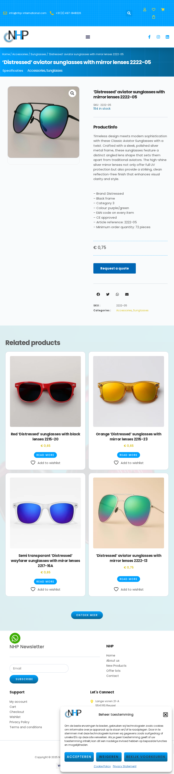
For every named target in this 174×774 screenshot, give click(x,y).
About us (112, 660)
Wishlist (15, 717)
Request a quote (114, 268)
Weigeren (109, 756)
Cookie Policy (102, 766)
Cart (13, 707)
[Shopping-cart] (162, 9)
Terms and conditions (26, 727)
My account (18, 702)
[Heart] (153, 9)
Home (6, 54)
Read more (45, 455)
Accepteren (79, 756)
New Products (116, 666)
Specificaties (13, 70)
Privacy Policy (19, 722)
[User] (145, 9)
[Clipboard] (153, 17)
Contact (112, 676)
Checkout (17, 712)
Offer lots (113, 671)
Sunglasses (38, 54)
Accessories (20, 54)
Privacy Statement (124, 766)
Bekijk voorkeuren (145, 756)
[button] (165, 715)
